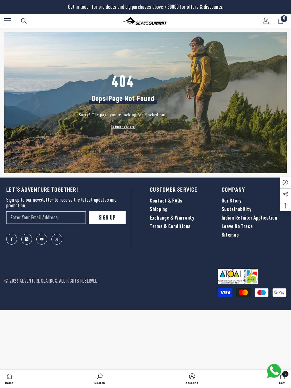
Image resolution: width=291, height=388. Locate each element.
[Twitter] (56, 239)
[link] (100, 379)
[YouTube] (41, 239)
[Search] (23, 21)
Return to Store (123, 126)
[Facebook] (11, 239)
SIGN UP (107, 217)
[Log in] (266, 21)
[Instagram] (26, 239)
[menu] (7, 20)
